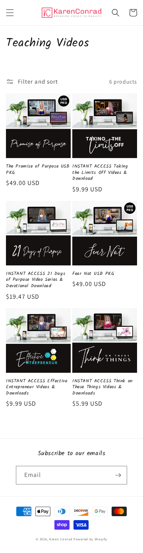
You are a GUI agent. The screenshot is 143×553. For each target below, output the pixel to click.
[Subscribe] (118, 475)
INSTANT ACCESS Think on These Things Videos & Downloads (102, 387)
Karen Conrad (60, 539)
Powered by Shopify (90, 539)
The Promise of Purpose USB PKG (38, 169)
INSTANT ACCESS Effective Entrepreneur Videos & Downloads (36, 387)
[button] (10, 12)
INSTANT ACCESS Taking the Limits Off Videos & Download (100, 172)
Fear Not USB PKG (93, 274)
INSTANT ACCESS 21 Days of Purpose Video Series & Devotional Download (35, 280)
